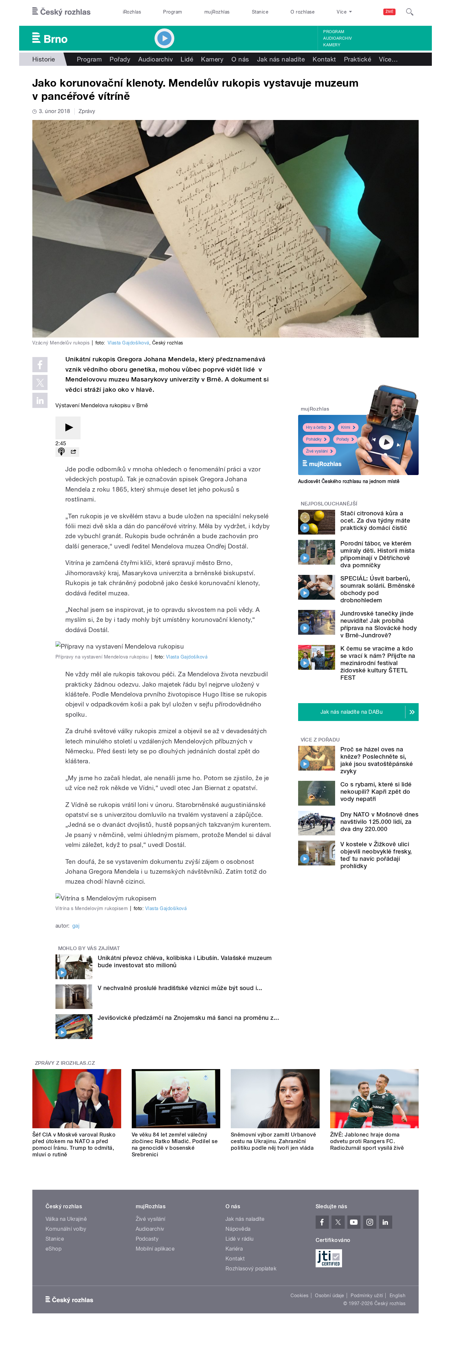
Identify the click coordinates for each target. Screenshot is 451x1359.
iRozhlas (132, 12)
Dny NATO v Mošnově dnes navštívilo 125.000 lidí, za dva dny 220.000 (379, 821)
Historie (43, 59)
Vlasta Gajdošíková (128, 342)
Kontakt (324, 59)
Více (388, 59)
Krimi (345, 427)
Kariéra (234, 1249)
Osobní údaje (329, 1295)
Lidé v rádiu (240, 1239)
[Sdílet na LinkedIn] (40, 400)
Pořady (120, 59)
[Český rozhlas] (61, 12)
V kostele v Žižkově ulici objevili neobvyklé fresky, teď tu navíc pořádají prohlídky (376, 855)
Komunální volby (66, 1229)
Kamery (331, 45)
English (397, 1295)
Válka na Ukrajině (66, 1219)
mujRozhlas (217, 12)
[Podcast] (61, 452)
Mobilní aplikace (155, 1249)
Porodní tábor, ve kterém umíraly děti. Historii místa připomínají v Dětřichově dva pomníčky (377, 554)
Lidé (187, 59)
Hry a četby (316, 427)
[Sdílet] (73, 452)
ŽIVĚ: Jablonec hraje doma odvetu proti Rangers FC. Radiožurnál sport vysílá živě (367, 1141)
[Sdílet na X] (40, 382)
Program (172, 12)
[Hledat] (410, 12)
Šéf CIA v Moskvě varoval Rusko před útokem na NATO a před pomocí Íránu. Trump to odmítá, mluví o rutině (74, 1145)
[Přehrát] (68, 428)
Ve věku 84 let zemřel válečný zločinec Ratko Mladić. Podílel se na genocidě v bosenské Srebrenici (175, 1145)
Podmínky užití (367, 1295)
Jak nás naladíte (281, 59)
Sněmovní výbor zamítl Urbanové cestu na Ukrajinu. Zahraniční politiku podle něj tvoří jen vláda (273, 1141)
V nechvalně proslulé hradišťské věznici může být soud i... (180, 987)
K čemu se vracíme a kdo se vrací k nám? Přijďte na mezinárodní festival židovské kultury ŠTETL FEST (377, 663)
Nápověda (238, 1229)
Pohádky (314, 439)
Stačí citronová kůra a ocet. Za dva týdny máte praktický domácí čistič (375, 520)
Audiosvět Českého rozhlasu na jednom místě (348, 481)
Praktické (357, 59)
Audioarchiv (337, 38)
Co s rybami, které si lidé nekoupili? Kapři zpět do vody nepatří (375, 791)
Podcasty (147, 1239)
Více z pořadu (320, 740)
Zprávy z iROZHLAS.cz (65, 1063)
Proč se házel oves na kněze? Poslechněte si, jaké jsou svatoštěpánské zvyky (376, 760)
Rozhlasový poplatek (251, 1268)
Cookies (299, 1295)
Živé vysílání (317, 451)
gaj (75, 926)
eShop (53, 1249)
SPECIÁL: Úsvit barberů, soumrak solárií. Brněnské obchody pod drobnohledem (377, 589)
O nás (240, 59)
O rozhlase (303, 12)
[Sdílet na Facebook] (40, 364)
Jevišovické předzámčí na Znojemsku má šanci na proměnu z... (188, 1017)
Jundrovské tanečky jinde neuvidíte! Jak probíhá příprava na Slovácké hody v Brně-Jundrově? (378, 624)
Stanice (260, 12)
